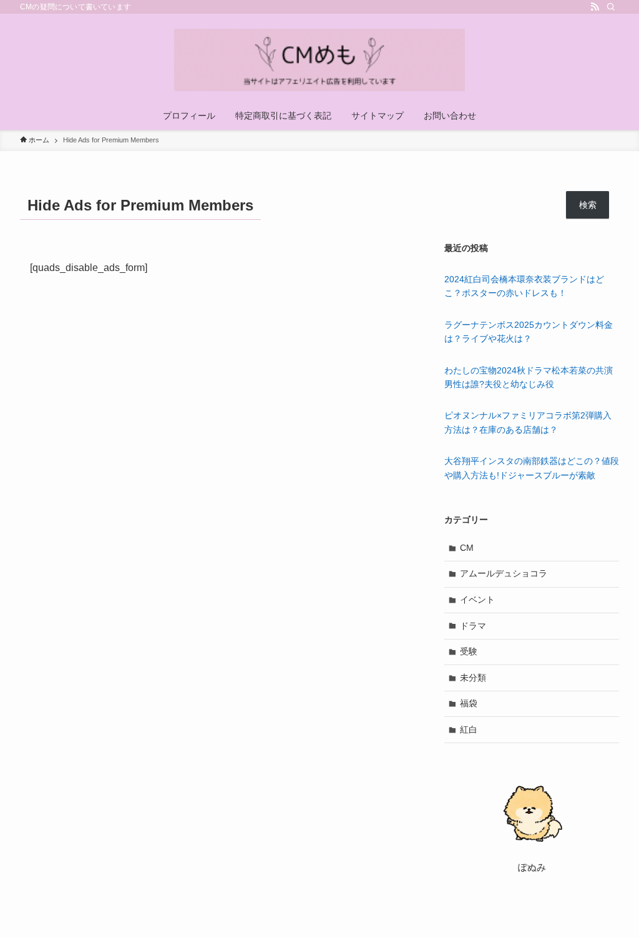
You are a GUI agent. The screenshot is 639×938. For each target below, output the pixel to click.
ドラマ (473, 626)
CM (467, 548)
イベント (477, 600)
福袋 (468, 703)
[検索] (611, 7)
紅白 (468, 729)
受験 (468, 651)
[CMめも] (319, 60)
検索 (588, 205)
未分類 (473, 678)
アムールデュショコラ (503, 573)
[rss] (595, 7)
